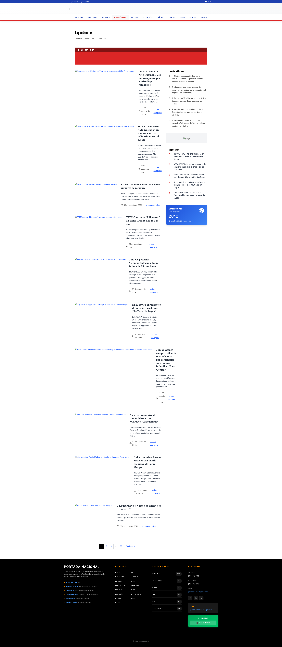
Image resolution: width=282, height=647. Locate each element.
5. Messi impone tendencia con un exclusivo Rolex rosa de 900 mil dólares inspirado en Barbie (188, 123)
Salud (182, 17)
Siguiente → (130, 546)
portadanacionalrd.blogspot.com (201, 610)
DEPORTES (118, 581)
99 (121, 546)
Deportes (106, 17)
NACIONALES (119, 577)
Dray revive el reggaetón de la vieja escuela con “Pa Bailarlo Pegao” (146, 308)
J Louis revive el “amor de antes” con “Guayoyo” (139, 507)
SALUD (133, 572)
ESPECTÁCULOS (120, 585)
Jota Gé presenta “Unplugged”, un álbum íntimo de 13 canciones (143, 263)
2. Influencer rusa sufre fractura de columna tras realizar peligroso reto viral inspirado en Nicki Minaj (189, 90)
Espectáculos (120, 17)
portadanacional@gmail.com (198, 592)
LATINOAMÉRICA (136, 594)
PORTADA (118, 572)
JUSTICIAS (134, 577)
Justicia (192, 17)
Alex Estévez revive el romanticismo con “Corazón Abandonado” (144, 418)
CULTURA (118, 603)
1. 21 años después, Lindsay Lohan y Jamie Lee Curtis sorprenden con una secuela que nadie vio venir (187, 79)
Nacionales (92, 17)
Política (159, 17)
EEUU (133, 598)
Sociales (134, 17)
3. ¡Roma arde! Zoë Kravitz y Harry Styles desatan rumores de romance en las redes (189, 101)
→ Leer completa (158, 111)
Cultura (171, 17)
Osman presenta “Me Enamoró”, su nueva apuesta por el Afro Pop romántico (150, 78)
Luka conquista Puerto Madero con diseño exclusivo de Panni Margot (147, 462)
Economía (147, 17)
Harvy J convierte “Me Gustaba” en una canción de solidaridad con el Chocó (148, 133)
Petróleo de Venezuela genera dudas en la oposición (104, 58)
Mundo (204, 17)
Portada (79, 17)
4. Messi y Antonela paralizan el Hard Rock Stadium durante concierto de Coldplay (187, 112)
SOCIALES (118, 590)
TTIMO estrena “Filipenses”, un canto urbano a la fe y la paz (143, 220)
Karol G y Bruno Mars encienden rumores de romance (140, 186)
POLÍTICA (118, 598)
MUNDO (133, 581)
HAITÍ (133, 590)
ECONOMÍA (118, 594)
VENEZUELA (135, 585)
